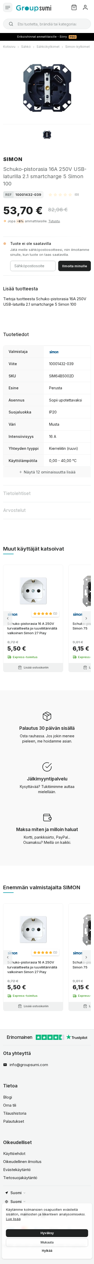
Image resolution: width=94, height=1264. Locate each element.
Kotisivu (9, 47)
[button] (64, 194)
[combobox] (47, 24)
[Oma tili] (85, 7)
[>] (86, 618)
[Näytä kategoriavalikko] (7, 7)
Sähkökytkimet (48, 47)
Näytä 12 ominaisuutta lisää (49, 472)
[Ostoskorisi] (74, 7)
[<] (7, 618)
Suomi (16, 1193)
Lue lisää (13, 1219)
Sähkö (26, 47)
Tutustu (54, 221)
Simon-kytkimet (77, 47)
